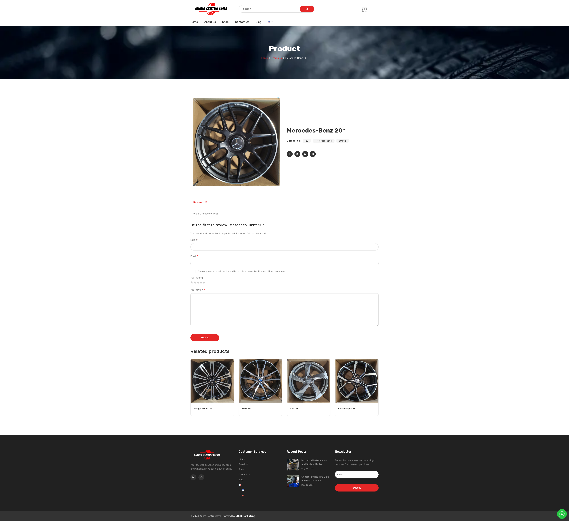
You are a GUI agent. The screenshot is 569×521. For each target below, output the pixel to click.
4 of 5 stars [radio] (201, 282)
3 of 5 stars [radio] (198, 282)
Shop (225, 22)
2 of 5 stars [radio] (195, 282)
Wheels (342, 140)
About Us (210, 22)
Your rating (196, 277)
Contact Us (242, 22)
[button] (278, 98)
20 (307, 140)
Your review (197, 289)
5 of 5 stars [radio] (204, 282)
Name (194, 239)
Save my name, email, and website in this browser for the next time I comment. (242, 271)
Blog (258, 22)
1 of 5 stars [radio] (191, 282)
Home (194, 22)
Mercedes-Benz (324, 140)
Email (194, 256)
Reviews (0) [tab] (200, 202)
